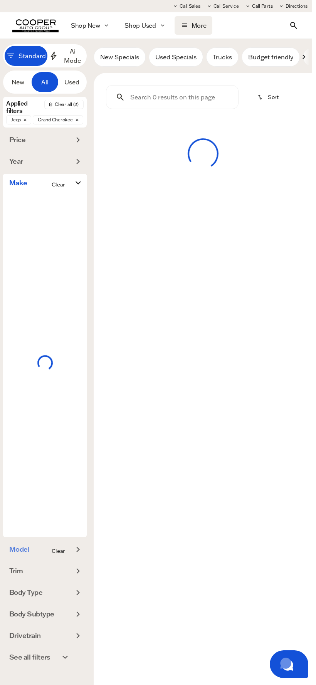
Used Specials (176, 57)
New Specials (119, 57)
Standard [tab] (32, 56)
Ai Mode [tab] (72, 55)
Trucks (222, 57)
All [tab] (45, 82)
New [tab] (18, 82)
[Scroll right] (303, 57)
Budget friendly (270, 57)
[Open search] (293, 25)
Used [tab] (71, 82)
